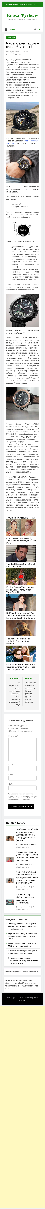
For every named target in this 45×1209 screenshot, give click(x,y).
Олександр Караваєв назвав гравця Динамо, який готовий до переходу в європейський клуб (22, 926)
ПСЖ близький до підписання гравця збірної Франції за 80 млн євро (21, 4)
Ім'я (10, 765)
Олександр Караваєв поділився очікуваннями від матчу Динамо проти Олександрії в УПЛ (23, 960)
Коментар (13, 736)
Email (11, 774)
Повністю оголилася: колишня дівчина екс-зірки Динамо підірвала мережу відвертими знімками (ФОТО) (27, 877)
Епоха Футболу (22, 15)
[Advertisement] (22, 1107)
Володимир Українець (26, 844)
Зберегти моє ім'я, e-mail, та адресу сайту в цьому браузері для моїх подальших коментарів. (22, 796)
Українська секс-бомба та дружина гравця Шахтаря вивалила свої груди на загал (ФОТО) (27, 834)
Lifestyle (11, 38)
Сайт (10, 784)
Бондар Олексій (14, 52)
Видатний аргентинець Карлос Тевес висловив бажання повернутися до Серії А (22, 936)
